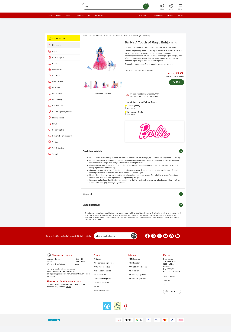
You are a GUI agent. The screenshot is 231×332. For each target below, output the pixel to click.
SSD (89, 15)
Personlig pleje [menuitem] (58, 130)
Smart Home (79, 15)
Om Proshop (170, 276)
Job (166, 284)
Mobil (68, 15)
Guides (98, 259)
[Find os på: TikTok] (159, 235)
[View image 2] (95, 85)
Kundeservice (100, 274)
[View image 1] (86, 85)
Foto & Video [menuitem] (57, 81)
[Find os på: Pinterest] (171, 235)
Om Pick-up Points (102, 267)
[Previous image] (85, 59)
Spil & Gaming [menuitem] (58, 148)
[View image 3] (105, 85)
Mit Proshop (135, 259)
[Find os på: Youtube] (165, 235)
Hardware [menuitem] (56, 87)
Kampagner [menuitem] (57, 45)
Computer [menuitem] (56, 63)
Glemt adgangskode (138, 274)
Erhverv (170, 15)
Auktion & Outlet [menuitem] (58, 38)
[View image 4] (114, 85)
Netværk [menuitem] (55, 124)
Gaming (59, 15)
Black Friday (99, 15)
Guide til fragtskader (138, 278)
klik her (68, 286)
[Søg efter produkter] (146, 6)
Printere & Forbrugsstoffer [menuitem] (62, 136)
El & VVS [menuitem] (56, 75)
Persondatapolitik (102, 282)
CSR (97, 286)
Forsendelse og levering (105, 263)
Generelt (88, 194)
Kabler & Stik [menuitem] (57, 105)
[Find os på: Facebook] (147, 235)
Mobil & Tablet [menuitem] (58, 118)
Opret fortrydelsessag (138, 267)
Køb (178, 82)
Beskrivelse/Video (93, 151)
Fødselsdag (142, 15)
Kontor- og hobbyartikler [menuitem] (61, 112)
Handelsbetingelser (103, 278)
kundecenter (57, 271)
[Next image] (118, 59)
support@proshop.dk (57, 273)
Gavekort (180, 15)
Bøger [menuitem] (54, 51)
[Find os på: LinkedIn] (177, 235)
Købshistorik (135, 271)
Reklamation (135, 263)
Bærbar (50, 15)
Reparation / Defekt (103, 271)
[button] (101, 58)
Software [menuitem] (55, 142)
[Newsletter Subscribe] (134, 236)
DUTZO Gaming (157, 15)
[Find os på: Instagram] (153, 235)
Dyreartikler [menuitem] (56, 69)
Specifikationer (91, 204)
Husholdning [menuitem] (57, 99)
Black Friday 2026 (102, 290)
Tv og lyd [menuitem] (55, 154)
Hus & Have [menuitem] (57, 93)
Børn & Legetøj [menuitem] (58, 57)
